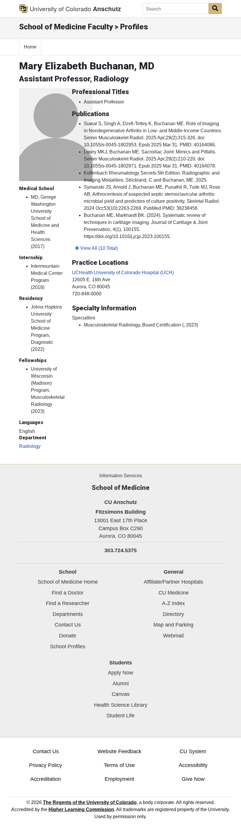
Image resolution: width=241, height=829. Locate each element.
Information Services (120, 475)
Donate (67, 636)
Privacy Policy (45, 765)
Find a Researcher (67, 603)
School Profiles (67, 646)
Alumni (121, 683)
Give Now (193, 779)
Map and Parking (173, 625)
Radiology (30, 446)
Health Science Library (120, 705)
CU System (193, 751)
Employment (119, 779)
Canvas (121, 694)
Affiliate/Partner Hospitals (173, 582)
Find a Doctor (67, 593)
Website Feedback (119, 751)
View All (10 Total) (98, 248)
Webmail (173, 636)
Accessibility (193, 765)
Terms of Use (119, 765)
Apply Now (120, 673)
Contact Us (68, 625)
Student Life (120, 716)
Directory (173, 614)
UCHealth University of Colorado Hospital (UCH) (123, 272)
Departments (68, 614)
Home (30, 46)
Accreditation (45, 779)
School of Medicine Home (68, 582)
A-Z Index (173, 603)
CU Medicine (173, 593)
